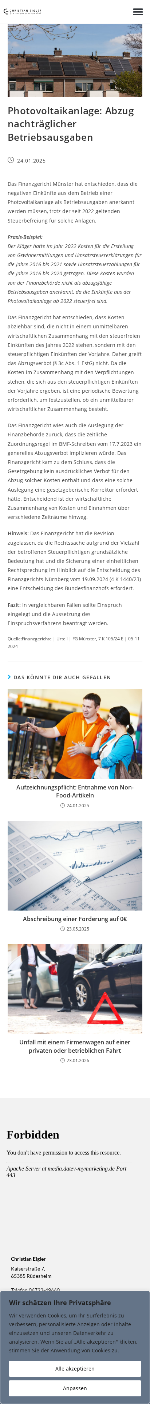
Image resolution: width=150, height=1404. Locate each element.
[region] (75, 1347)
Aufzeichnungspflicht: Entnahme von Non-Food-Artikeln (75, 791)
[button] (138, 12)
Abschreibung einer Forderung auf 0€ (75, 919)
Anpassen (75, 1388)
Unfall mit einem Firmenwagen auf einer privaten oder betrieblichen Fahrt (74, 1046)
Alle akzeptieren (75, 1368)
